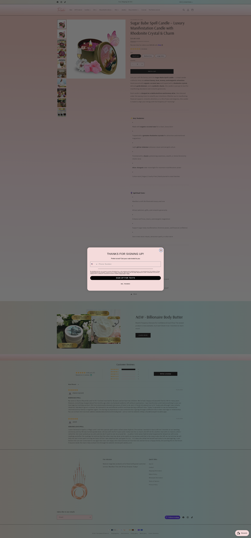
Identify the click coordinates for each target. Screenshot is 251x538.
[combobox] (94, 264)
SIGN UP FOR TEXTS (125, 278)
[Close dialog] (161, 250)
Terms (128, 273)
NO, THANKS (125, 284)
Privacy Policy (122, 273)
